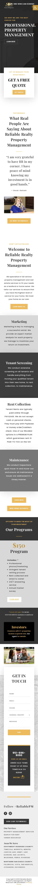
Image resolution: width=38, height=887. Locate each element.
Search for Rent (12, 835)
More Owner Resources (19, 508)
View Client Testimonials (16, 821)
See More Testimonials (19, 220)
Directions (16, 777)
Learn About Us (19, 306)
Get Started (19, 92)
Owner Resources (12, 838)
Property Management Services (19, 832)
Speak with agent (16, 612)
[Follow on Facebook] (5, 813)
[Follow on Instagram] (10, 813)
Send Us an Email (19, 759)
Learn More (11, 41)
